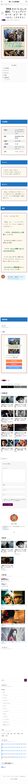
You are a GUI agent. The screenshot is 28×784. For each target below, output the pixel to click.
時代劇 (18, 733)
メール (4, 489)
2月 (6, 744)
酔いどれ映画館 (14, 1)
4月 (10, 744)
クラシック (4, 733)
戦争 (14, 733)
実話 (11, 733)
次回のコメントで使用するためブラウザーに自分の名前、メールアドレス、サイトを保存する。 (14, 500)
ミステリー (5, 716)
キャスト (6, 70)
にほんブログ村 (4, 586)
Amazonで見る (14, 361)
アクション (5, 695)
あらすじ (6, 73)
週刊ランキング (6, 724)
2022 (2, 757)
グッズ (8, 79)
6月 (14, 744)
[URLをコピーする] (20, 387)
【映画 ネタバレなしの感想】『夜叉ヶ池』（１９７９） (14, 641)
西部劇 (3, 735)
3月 (8, 744)
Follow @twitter (5, 529)
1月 (4, 744)
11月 (24, 747)
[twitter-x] (14, 532)
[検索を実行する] (25, 680)
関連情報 (6, 77)
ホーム (4, 776)
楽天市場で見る (14, 364)
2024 (2, 750)
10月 (21, 747)
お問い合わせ (22, 776)
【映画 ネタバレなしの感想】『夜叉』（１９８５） (13, 624)
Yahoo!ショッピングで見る (14, 367)
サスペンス (5, 700)
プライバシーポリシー (15, 776)
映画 (4, 689)
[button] (7, 387)
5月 (12, 744)
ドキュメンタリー (6, 703)
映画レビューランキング (6, 581)
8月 (17, 744)
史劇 (8, 733)
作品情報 (6, 68)
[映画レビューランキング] (5, 579)
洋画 (8, 380)
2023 (2, 754)
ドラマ (4, 20)
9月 (19, 747)
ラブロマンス (6, 722)
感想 (5, 75)
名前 (4, 484)
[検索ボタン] (26, 1)
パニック (5, 708)
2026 (2, 744)
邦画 (6, 735)
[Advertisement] (14, 100)
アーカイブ (8, 776)
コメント (5, 468)
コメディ (5, 697)
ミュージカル (6, 719)
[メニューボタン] (1, 1)
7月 (15, 744)
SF (4, 692)
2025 (2, 747)
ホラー (4, 714)
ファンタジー (6, 711)
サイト (4, 494)
